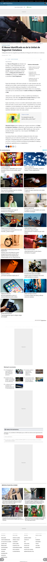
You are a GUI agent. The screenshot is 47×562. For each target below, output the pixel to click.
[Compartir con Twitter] (9, 147)
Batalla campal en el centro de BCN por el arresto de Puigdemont (34, 68)
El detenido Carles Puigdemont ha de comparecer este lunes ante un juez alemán (34, 74)
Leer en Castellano (3, 5)
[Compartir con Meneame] (11, 146)
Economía (3, 549)
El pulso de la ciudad (6, 45)
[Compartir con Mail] (13, 146)
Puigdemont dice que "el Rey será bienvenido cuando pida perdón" (34, 80)
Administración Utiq (29, 551)
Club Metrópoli (16, 551)
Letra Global (16, 543)
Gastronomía (4, 547)
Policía (9, 59)
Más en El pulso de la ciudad (9, 485)
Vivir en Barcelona (5, 539)
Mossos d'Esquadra (14, 59)
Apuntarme (39, 436)
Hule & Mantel (16, 549)
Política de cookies (28, 549)
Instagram (38, 541)
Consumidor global (17, 547)
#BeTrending (4, 557)
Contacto (26, 539)
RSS (25, 541)
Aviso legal (26, 543)
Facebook (38, 539)
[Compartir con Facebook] (6, 146)
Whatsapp (38, 547)
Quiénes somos (27, 537)
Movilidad (3, 537)
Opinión (3, 551)
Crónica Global (16, 537)
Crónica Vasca (16, 539)
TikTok (37, 543)
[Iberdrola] (29, 7)
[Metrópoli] (23, 3)
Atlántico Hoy (16, 545)
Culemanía (15, 541)
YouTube (37, 545)
